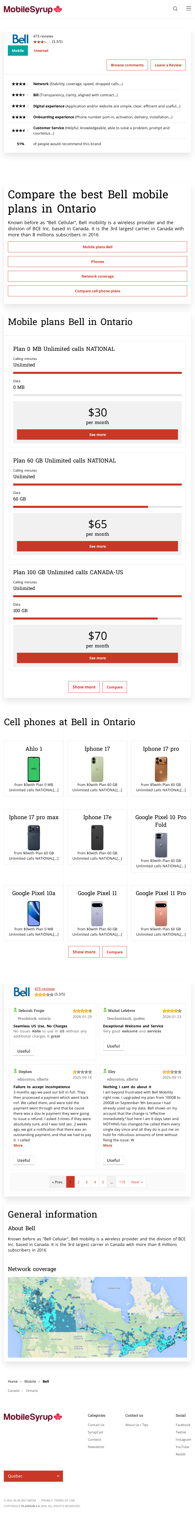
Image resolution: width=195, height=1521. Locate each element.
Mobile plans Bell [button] (97, 246)
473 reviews (45, 988)
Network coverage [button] (98, 276)
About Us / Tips (136, 1424)
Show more (84, 687)
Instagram (183, 1439)
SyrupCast (95, 1432)
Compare (115, 952)
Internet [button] (41, 50)
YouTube (182, 1447)
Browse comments (127, 65)
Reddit (181, 1454)
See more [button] (97, 434)
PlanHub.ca (30, 1506)
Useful (23, 1051)
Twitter (181, 1432)
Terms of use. (65, 1500)
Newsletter (96, 1447)
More (18, 1145)
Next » (137, 1182)
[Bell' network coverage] (97, 1317)
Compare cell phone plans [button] (97, 290)
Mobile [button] (18, 50)
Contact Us (96, 1424)
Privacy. (47, 1500)
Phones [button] (97, 261)
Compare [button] (115, 687)
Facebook (183, 1424)
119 (122, 1182)
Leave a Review (168, 65)
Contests (94, 1439)
